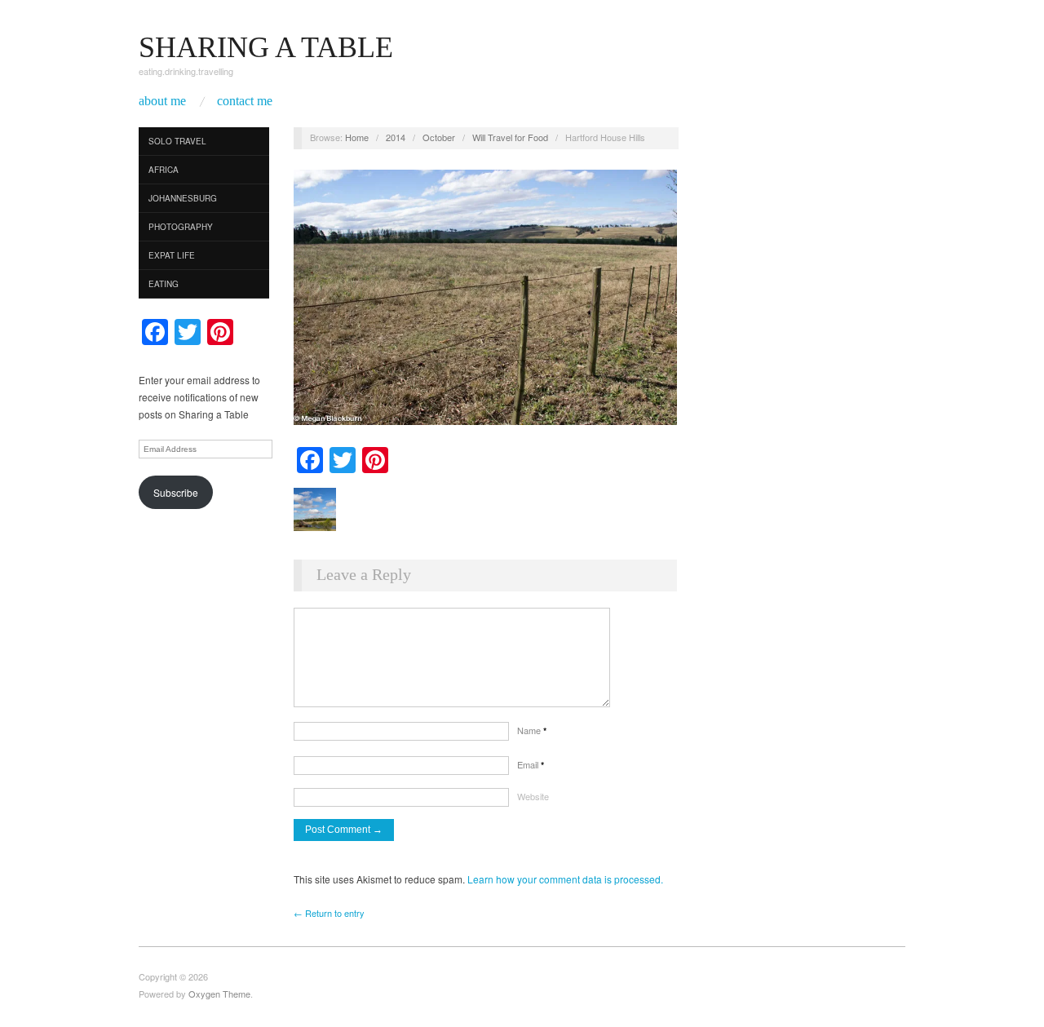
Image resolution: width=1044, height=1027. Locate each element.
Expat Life (171, 255)
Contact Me (244, 101)
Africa (163, 169)
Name (531, 730)
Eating (163, 284)
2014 (395, 137)
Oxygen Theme (219, 993)
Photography (180, 226)
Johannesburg (182, 198)
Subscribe (175, 492)
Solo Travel (177, 141)
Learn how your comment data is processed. (565, 879)
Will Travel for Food (510, 137)
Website (533, 796)
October (438, 137)
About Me (162, 101)
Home (357, 137)
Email (530, 764)
